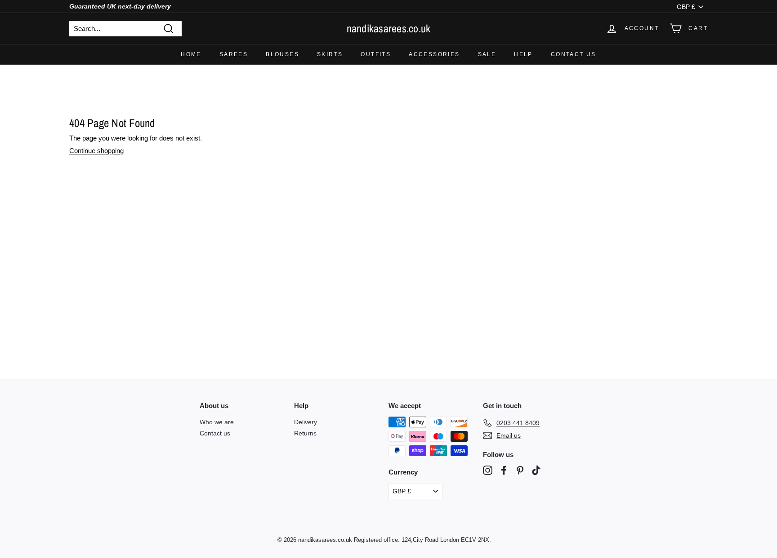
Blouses (282, 54)
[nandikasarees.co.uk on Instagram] (487, 470)
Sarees (233, 54)
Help (523, 54)
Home (191, 54)
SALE (487, 54)
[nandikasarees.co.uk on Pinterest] (520, 470)
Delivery (305, 422)
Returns (305, 433)
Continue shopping (96, 150)
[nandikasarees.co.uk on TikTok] (536, 470)
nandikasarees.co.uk (389, 28)
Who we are (217, 422)
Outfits (376, 54)
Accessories (434, 54)
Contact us (573, 54)
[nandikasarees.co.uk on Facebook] (504, 470)
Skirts (330, 54)
